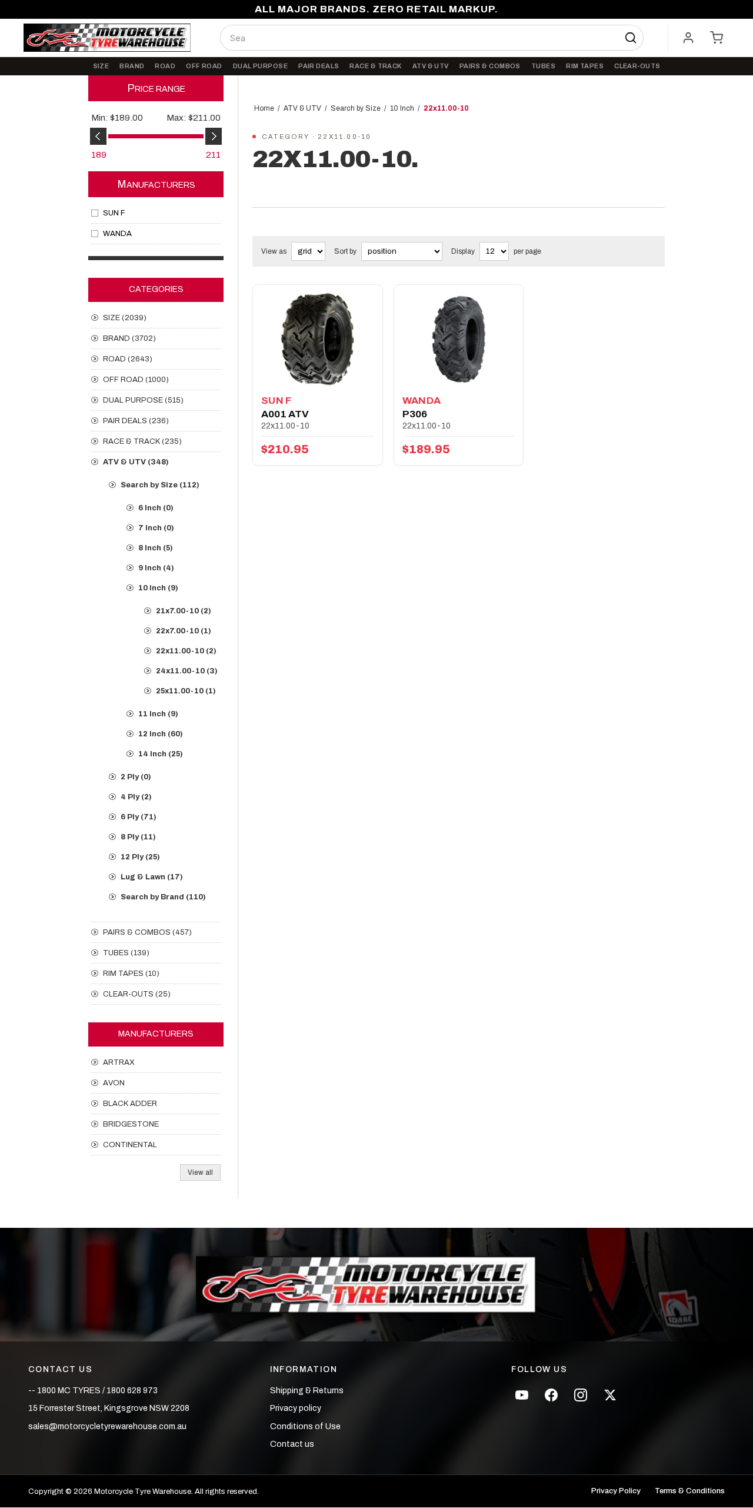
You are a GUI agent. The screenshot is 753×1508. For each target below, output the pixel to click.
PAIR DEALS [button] (318, 65)
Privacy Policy (616, 1491)
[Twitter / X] (610, 1395)
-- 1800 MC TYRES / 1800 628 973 (93, 1390)
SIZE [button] (101, 65)
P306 (414, 414)
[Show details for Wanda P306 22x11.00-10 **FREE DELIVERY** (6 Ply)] (458, 339)
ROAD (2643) (127, 359)
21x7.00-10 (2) (183, 611)
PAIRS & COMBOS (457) (147, 932)
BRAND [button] (131, 65)
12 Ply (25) (140, 857)
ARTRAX (119, 1062)
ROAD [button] (165, 65)
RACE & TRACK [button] (375, 65)
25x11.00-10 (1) (186, 691)
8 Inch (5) (155, 548)
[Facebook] (551, 1395)
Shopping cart (716, 38)
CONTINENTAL (130, 1145)
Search (630, 37)
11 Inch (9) (158, 714)
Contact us (292, 1444)
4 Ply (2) (136, 797)
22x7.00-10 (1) (183, 631)
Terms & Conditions (690, 1491)
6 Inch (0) (156, 508)
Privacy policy (295, 1408)
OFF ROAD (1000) (136, 380)
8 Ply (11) (138, 837)
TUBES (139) (126, 953)
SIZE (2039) (124, 318)
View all (200, 1172)
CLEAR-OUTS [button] (637, 65)
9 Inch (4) (156, 568)
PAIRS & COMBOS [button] (490, 65)
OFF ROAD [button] (204, 65)
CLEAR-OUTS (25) (137, 994)
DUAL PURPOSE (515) (143, 400)
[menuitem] (101, 66)
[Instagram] (580, 1395)
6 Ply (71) (138, 817)
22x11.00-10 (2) (186, 651)
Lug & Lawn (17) (152, 877)
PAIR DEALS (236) (136, 421)
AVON (114, 1083)
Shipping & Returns (307, 1390)
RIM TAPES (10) (131, 973)
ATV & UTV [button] (430, 65)
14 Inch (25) (160, 754)
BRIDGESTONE (131, 1124)
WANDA (117, 234)
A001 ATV (285, 414)
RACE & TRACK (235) (142, 441)
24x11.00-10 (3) (187, 671)
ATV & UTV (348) (136, 462)
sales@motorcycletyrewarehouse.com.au (107, 1426)
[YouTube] (521, 1395)
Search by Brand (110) (163, 897)
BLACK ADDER (130, 1104)
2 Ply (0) (136, 777)
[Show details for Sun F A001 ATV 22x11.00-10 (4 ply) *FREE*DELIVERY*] (317, 339)
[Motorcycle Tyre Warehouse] (376, 1285)
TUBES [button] (543, 65)
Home (264, 108)
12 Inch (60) (160, 734)
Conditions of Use (305, 1426)
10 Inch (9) (158, 588)
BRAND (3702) (129, 338)
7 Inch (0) (156, 528)
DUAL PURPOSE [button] (260, 65)
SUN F (114, 213)
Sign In (688, 38)
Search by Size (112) (160, 485)
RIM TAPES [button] (585, 65)
